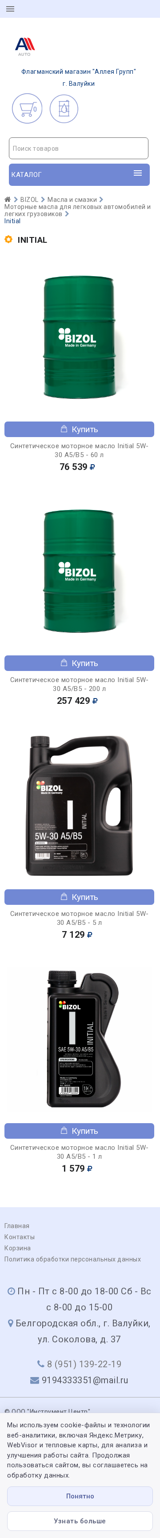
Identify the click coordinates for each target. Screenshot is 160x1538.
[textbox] (78, 148)
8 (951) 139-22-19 (84, 1364)
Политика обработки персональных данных (72, 1259)
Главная (17, 1225)
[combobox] (78, 148)
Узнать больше (80, 1521)
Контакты (19, 1237)
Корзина (17, 1248)
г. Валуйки (78, 77)
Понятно (80, 1496)
